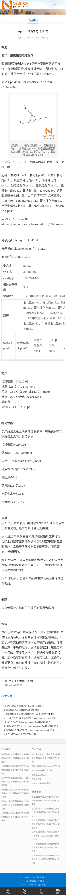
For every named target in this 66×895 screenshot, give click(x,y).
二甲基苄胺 (36, 779)
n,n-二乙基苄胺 (15, 685)
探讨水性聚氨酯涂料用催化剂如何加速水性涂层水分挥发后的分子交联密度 (15, 781)
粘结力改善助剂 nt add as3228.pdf (46, 766)
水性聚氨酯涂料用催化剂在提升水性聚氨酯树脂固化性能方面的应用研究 (15, 770)
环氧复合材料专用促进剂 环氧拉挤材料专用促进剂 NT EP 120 (29, 714)
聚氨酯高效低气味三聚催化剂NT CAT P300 (21, 710)
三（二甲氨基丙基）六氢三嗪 (21, 681)
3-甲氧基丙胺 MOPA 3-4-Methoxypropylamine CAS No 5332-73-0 (31, 726)
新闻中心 (6, 749)
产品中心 (33, 20)
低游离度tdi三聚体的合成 (42, 771)
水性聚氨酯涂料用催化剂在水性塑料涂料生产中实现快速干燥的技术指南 (15, 817)
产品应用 (36, 749)
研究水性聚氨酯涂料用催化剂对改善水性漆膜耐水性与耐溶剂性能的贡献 (15, 805)
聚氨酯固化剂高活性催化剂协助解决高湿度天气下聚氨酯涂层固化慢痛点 (15, 758)
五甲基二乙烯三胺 (39, 775)
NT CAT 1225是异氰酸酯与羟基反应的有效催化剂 (24, 706)
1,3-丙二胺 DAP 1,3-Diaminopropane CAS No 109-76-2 (27, 722)
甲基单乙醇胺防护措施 (41, 783)
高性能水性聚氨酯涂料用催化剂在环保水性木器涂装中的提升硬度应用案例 (15, 793)
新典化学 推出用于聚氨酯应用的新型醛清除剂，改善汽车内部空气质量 (46, 758)
